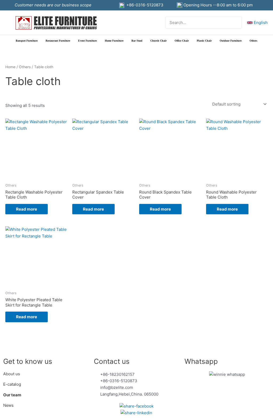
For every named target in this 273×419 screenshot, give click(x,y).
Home (10, 67)
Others (253, 40)
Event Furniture (87, 40)
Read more (26, 209)
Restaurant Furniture (58, 40)
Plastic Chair (204, 40)
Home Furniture (114, 40)
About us (12, 373)
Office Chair (182, 40)
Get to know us (27, 361)
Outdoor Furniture (231, 40)
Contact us (112, 361)
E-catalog (12, 384)
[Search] (238, 23)
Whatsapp (201, 361)
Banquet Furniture (27, 40)
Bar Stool (136, 40)
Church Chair (158, 40)
